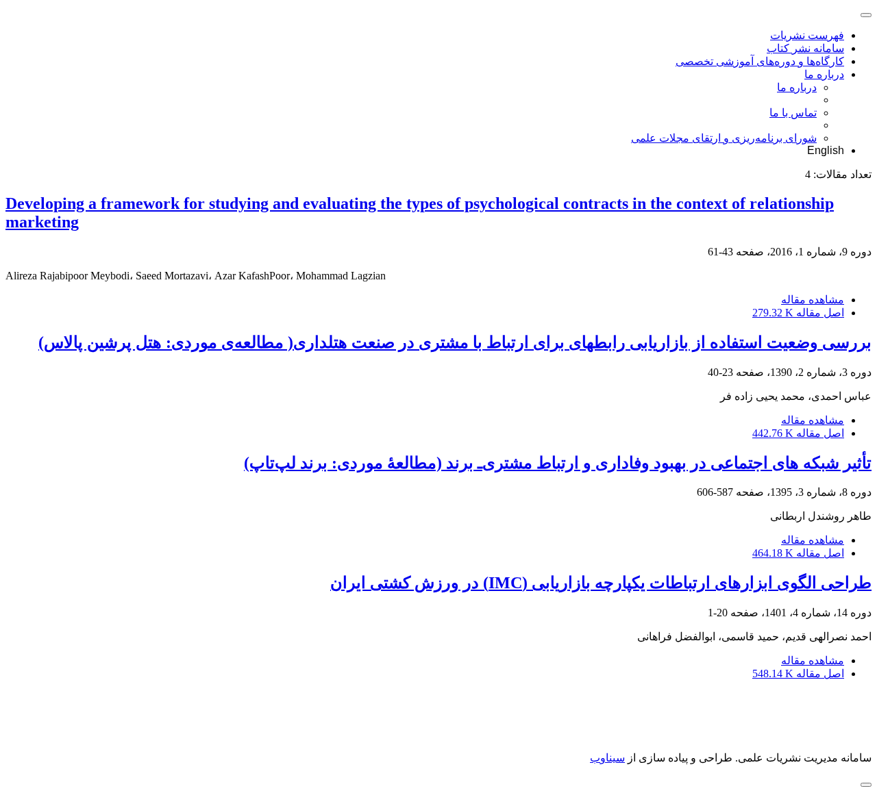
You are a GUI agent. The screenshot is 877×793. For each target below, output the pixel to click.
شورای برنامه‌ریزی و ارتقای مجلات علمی (724, 138)
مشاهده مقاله (812, 299)
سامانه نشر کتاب (805, 48)
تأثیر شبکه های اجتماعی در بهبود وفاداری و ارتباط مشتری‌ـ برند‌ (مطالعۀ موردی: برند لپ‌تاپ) (558, 463)
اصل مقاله (798, 312)
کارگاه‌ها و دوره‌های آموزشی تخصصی (760, 61)
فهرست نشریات (807, 35)
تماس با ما (793, 112)
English (825, 150)
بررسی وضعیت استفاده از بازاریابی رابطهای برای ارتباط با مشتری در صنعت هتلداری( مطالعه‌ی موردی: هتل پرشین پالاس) (455, 342)
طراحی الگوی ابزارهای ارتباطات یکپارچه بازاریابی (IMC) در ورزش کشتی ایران (601, 583)
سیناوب (607, 758)
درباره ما (824, 74)
